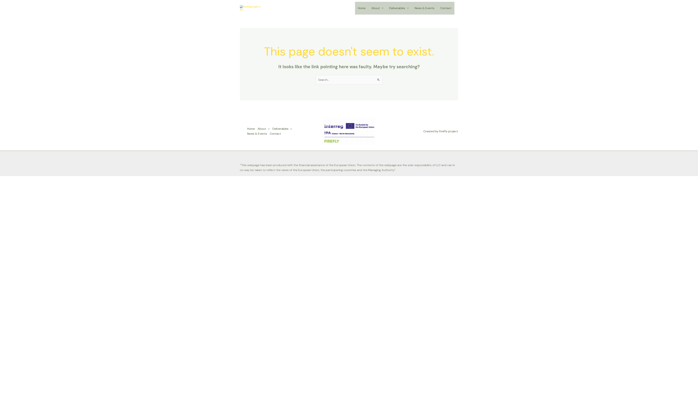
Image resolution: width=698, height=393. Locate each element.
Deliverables (397, 8)
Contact (446, 8)
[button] (382, 8)
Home (362, 8)
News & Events (424, 8)
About (375, 8)
